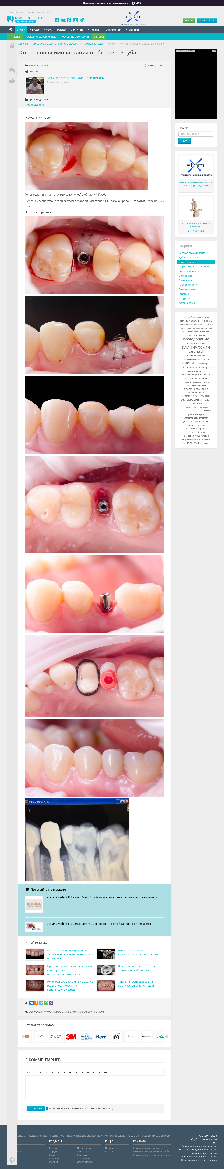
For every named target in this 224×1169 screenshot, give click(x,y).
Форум (48, 29)
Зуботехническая (188, 257)
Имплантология (38, 65)
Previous (23, 1036)
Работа (94, 29)
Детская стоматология (191, 253)
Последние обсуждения (75, 36)
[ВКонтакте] (31, 1003)
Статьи (21, 29)
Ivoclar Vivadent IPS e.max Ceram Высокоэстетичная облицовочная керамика (98, 923)
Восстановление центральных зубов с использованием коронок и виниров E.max (70, 954)
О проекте (111, 1148)
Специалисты (85, 1158)
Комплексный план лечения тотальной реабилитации (136, 968)
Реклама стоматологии (146, 1148)
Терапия (183, 293)
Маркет (61, 29)
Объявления (113, 29)
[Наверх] (12, 1160)
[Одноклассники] (36, 1003)
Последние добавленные (40, 36)
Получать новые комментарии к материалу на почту (81, 1108)
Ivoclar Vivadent (34, 104)
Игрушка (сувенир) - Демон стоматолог (196, 224)
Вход (190, 20)
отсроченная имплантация (87, 1011)
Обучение (77, 29)
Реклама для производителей (151, 1151)
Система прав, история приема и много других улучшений (196, 183)
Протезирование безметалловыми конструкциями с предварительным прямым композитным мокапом (69, 970)
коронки (57, 1011)
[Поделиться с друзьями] (12, 80)
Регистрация (208, 20)
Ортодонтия (185, 275)
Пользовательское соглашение (199, 1146)
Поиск (16, 36)
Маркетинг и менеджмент (194, 266)
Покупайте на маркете (48, 889)
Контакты (111, 1151)
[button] (28, 1072)
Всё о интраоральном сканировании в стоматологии (138, 952)
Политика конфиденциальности (198, 1149)
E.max (67, 1011)
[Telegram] (41, 1003)
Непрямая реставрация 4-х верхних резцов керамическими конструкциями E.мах (70, 985)
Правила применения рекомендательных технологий (198, 1154)
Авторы (99, 36)
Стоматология (186, 289)
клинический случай (40, 1011)
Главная (23, 43)
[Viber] (51, 1003)
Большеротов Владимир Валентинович (76, 78)
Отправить (36, 1108)
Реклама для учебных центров (151, 1155)
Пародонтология (188, 284)
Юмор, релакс (186, 303)
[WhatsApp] (46, 1003)
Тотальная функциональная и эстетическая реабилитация (137, 983)
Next (166, 1036)
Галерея (54, 1158)
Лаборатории (85, 1162)
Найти (184, 140)
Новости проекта (188, 271)
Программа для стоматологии (199, 1160)
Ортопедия (185, 280)
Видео (35, 29)
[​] (94, 1087)
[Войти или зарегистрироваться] (12, 45)
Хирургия (184, 298)
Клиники (133, 29)
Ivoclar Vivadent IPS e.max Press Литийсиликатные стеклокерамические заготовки (102, 897)
